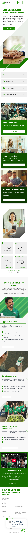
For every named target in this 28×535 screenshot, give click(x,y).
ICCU (6, 2)
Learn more (6, 397)
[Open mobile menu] (25, 2)
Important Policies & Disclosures (20, 513)
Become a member (8, 347)
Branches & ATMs (6, 509)
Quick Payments (6, 513)
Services (4, 511)
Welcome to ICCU (13, 483)
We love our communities (10, 448)
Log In (20, 2)
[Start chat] (23, 531)
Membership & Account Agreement (20, 509)
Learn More (9, 28)
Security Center (6, 516)
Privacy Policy (19, 506)
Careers (4, 506)
